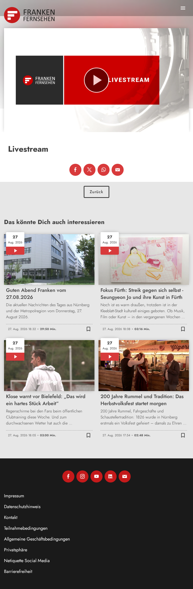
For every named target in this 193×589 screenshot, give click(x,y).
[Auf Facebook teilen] (75, 170)
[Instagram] (82, 476)
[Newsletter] (125, 476)
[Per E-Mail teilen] (118, 170)
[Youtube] (96, 476)
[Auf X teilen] (89, 170)
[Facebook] (68, 476)
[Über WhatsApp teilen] (104, 170)
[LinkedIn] (111, 476)
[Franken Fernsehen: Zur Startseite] (30, 15)
